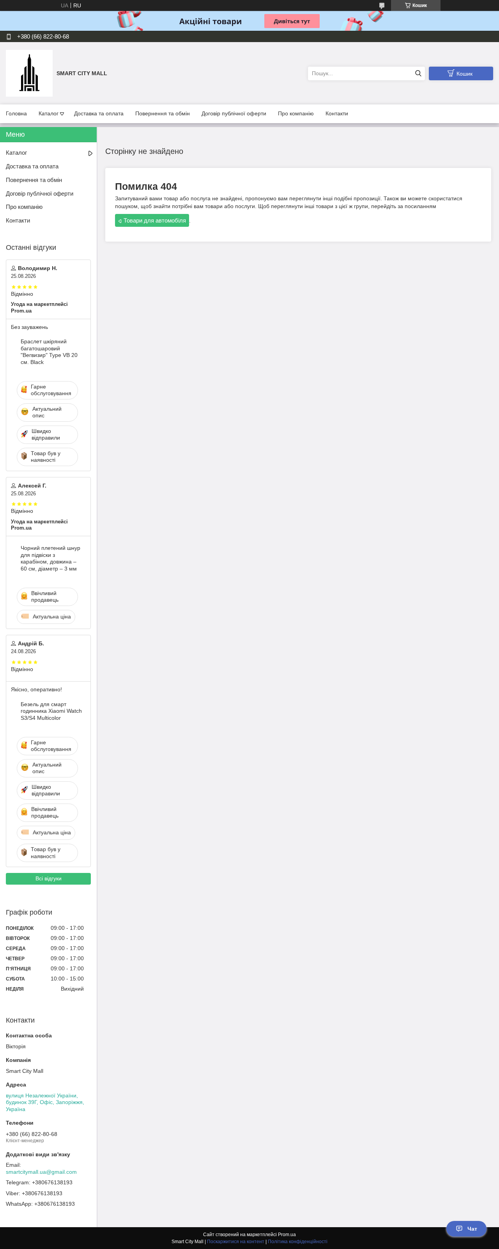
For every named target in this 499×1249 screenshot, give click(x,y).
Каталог (48, 113)
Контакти (337, 113)
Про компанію (296, 113)
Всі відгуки (48, 878)
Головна (16, 113)
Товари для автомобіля (155, 220)
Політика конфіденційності (297, 1241)
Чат (472, 1229)
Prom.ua (287, 1234)
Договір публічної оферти (234, 113)
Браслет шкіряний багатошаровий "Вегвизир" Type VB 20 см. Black (49, 351)
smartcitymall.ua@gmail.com (41, 1172)
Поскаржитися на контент (235, 1241)
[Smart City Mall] (29, 73)
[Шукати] (418, 73)
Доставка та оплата (99, 113)
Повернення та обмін (162, 113)
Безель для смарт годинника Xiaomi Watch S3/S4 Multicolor (51, 711)
